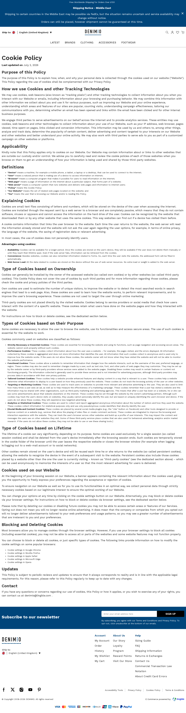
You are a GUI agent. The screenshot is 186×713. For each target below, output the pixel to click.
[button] (172, 33)
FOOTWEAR (128, 42)
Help (138, 635)
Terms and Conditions (146, 620)
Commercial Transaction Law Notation (153, 669)
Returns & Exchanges (148, 655)
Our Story (119, 640)
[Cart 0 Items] (182, 33)
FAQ (137, 645)
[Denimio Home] (93, 32)
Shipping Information (148, 650)
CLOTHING (87, 42)
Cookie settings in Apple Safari (22, 556)
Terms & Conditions (174, 690)
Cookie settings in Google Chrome (24, 550)
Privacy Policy (102, 81)
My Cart (99, 661)
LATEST (55, 42)
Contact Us (142, 661)
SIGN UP (171, 613)
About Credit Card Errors (151, 676)
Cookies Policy (153, 690)
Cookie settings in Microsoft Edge (24, 559)
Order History (99, 648)
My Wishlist (102, 655)
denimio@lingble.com (38, 595)
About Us (119, 635)
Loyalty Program (118, 648)
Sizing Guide (143, 640)
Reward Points (122, 655)
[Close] (182, 13)
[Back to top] (179, 695)
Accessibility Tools (114, 690)
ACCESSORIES (107, 42)
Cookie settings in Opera (19, 562)
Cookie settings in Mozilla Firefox (24, 553)
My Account (102, 640)
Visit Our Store (122, 661)
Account (100, 635)
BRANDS (70, 42)
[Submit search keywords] (167, 33)
